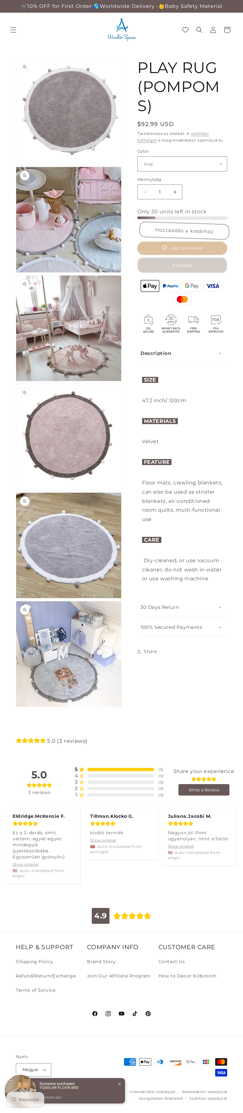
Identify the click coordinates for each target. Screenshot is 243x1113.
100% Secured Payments (171, 627)
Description (155, 353)
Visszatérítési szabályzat (152, 1092)
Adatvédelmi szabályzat (204, 1092)
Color (143, 151)
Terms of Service (36, 990)
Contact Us (172, 961)
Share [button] (150, 651)
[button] (13, 30)
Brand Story (101, 961)
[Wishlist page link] (185, 30)
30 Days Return (159, 607)
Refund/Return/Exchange (46, 976)
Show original (26, 864)
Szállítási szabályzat (208, 1098)
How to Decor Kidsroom (188, 976)
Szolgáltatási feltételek (161, 1098)
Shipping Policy (34, 961)
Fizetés (182, 265)
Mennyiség (149, 179)
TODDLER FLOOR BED (59, 1087)
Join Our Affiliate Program (119, 976)
